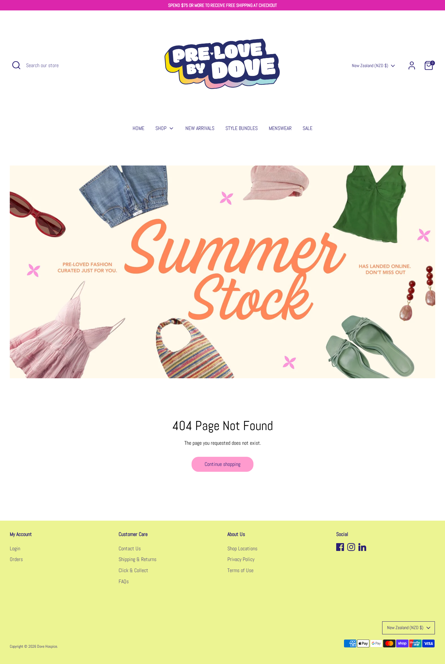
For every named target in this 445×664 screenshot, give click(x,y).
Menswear (280, 128)
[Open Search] (16, 65)
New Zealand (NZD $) (370, 65)
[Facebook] (340, 547)
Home (138, 128)
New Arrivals (199, 128)
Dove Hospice (47, 646)
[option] (222, 272)
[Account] (411, 65)
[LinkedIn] (362, 547)
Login (15, 548)
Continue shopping (222, 464)
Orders (16, 559)
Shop (161, 128)
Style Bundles (241, 128)
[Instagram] (351, 547)
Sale (307, 128)
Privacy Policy (240, 559)
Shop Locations (242, 548)
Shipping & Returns (137, 559)
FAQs (124, 581)
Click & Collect (133, 570)
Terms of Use (240, 570)
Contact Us (130, 548)
